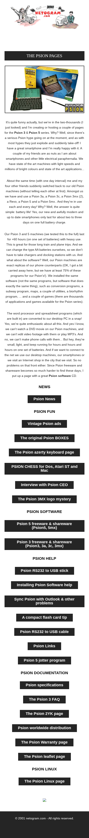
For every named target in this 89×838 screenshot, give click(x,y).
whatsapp (51, 828)
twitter (24, 828)
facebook (37, 828)
